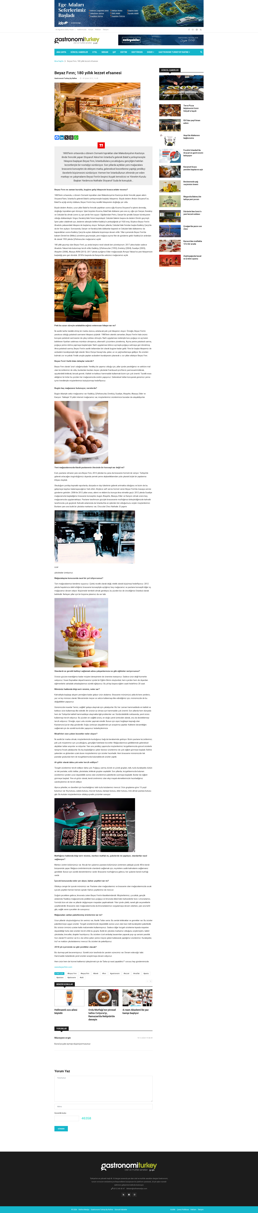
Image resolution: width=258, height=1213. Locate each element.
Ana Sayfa (61, 52)
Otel (94, 52)
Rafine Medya (84, 1210)
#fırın (104, 973)
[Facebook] (189, 30)
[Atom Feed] (197, 30)
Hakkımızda (81, 30)
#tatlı (82, 978)
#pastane (59, 978)
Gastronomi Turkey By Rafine (102, 1210)
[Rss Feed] (201, 30)
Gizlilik (172, 1210)
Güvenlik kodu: (60, 1113)
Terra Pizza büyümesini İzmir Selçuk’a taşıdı (191, 108)
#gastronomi (115, 973)
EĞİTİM (123, 52)
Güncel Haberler (79, 52)
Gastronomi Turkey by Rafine (65, 78)
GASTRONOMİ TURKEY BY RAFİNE (174, 52)
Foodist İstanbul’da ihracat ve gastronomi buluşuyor (193, 153)
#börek (95, 973)
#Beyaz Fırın (72, 973)
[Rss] (123, 1195)
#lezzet (126, 973)
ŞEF (114, 52)
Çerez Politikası (183, 1210)
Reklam (98, 30)
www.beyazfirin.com (63, 967)
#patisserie (71, 978)
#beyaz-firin (85, 973)
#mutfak (136, 973)
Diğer (150, 52)
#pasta (146, 973)
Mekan (105, 52)
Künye (90, 30)
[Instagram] (193, 30)
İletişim (106, 30)
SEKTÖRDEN (137, 52)
